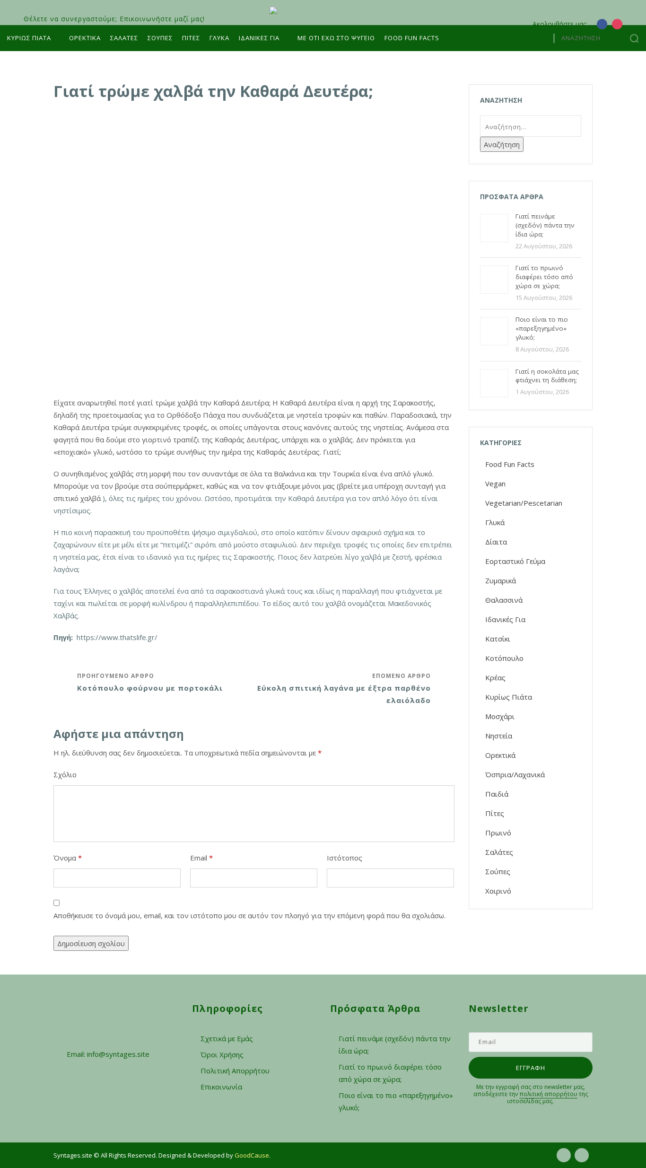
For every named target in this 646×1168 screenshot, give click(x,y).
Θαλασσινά (504, 600)
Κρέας (495, 677)
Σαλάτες (124, 38)
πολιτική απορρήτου (548, 1094)
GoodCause (252, 1155)
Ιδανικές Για (505, 619)
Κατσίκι (497, 638)
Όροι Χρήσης (222, 1054)
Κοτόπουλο (504, 658)
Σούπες (160, 38)
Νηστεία (498, 735)
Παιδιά (496, 794)
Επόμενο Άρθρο (344, 688)
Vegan (495, 483)
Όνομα (67, 857)
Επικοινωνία (221, 1086)
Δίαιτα (496, 541)
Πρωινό (498, 832)
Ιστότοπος (344, 857)
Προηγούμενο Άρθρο (150, 682)
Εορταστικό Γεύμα (515, 561)
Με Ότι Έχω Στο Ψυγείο (336, 38)
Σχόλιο (65, 774)
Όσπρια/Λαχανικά (515, 774)
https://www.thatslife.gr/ (117, 637)
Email (201, 857)
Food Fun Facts (411, 38)
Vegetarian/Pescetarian (523, 503)
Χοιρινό (498, 891)
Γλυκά (219, 38)
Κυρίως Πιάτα (29, 38)
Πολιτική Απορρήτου (235, 1070)
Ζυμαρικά (500, 580)
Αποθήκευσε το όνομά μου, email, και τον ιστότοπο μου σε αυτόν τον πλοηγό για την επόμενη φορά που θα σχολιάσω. (249, 915)
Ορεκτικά (85, 38)
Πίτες (191, 38)
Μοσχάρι (500, 716)
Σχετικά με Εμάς (227, 1038)
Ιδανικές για (259, 38)
